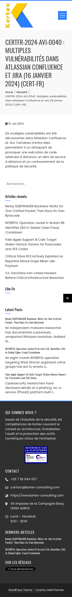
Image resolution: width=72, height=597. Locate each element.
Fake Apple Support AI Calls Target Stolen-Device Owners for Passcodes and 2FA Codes (33, 244)
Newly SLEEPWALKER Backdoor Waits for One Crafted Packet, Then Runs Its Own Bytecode (34, 211)
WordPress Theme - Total (25, 590)
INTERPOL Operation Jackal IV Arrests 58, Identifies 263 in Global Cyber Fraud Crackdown (35, 227)
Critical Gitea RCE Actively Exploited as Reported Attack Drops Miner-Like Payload (34, 261)
